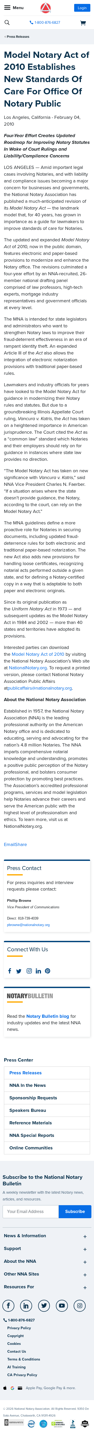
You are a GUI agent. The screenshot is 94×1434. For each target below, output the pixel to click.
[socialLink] (9, 1308)
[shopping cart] (77, 23)
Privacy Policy (19, 1328)
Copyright (15, 1336)
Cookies (14, 1343)
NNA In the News (27, 1085)
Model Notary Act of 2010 (38, 654)
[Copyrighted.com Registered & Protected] (14, 1422)
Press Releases (18, 37)
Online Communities (31, 1148)
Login (82, 8)
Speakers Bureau (27, 1110)
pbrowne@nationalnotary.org (28, 925)
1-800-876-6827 (47, 22)
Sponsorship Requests (33, 1098)
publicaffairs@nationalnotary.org (40, 688)
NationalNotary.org (28, 668)
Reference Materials (30, 1123)
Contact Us (16, 1351)
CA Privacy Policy (22, 1375)
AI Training (16, 1367)
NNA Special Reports (31, 1135)
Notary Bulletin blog (47, 1016)
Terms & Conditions (23, 1359)
